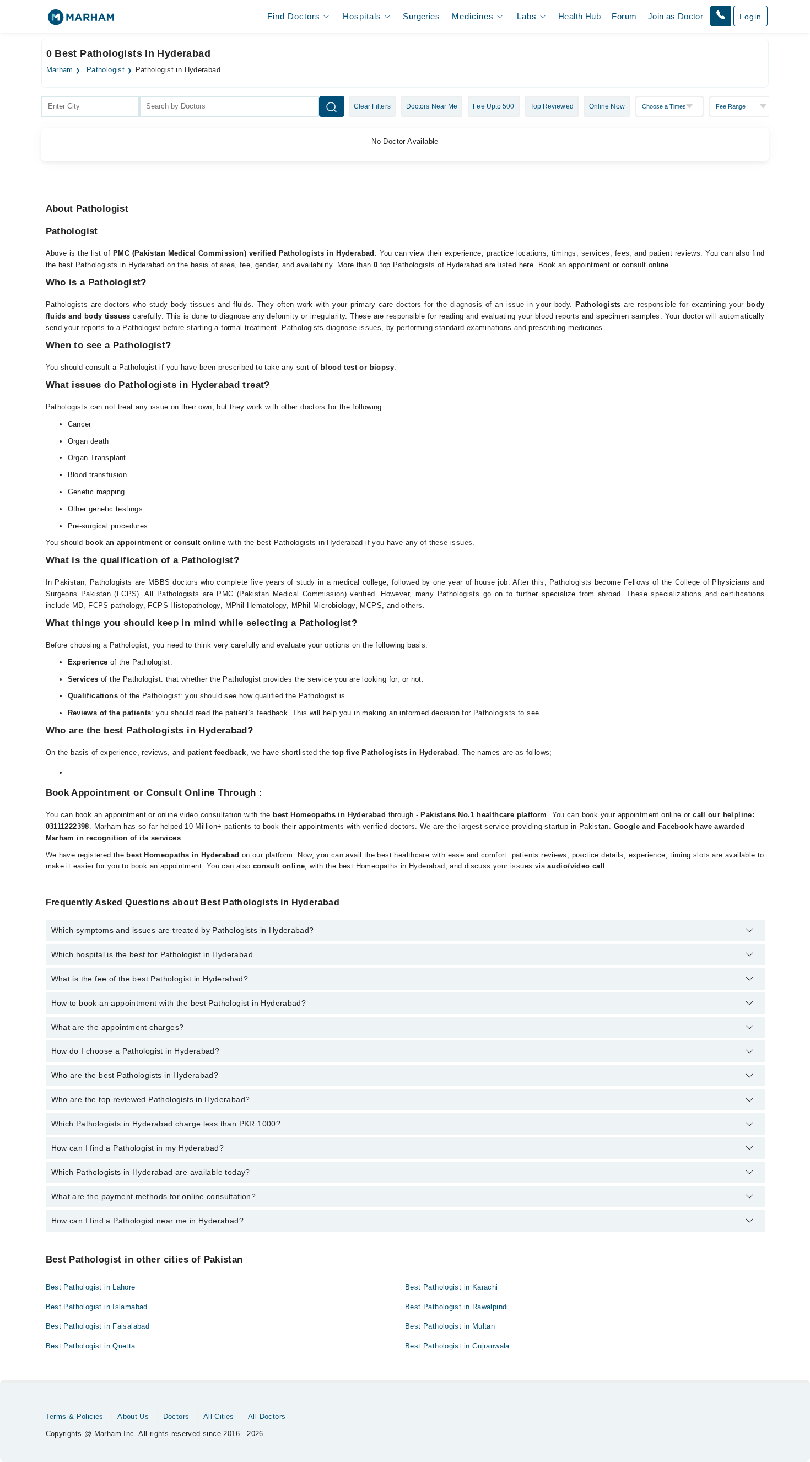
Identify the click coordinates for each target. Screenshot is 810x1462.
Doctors (176, 1416)
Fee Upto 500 (493, 106)
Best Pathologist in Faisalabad (98, 1326)
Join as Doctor (675, 16)
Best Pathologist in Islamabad (97, 1307)
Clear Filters (372, 106)
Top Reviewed (552, 106)
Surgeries (421, 16)
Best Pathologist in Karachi (451, 1287)
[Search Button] (331, 106)
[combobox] (90, 106)
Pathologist (106, 70)
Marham (59, 70)
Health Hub (579, 16)
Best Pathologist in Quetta (91, 1346)
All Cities (218, 1416)
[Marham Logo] (81, 21)
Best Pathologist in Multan (450, 1326)
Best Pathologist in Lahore (91, 1287)
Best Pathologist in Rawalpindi (457, 1307)
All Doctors (266, 1416)
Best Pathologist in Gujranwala (457, 1346)
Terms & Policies (75, 1416)
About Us (133, 1416)
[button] (720, 16)
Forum (624, 16)
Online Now (607, 106)
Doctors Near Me (432, 106)
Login (750, 16)
